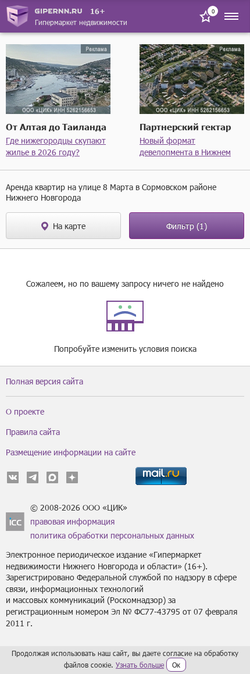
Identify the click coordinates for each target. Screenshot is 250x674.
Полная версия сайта (44, 381)
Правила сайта (33, 431)
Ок (176, 664)
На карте (69, 225)
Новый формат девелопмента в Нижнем (185, 146)
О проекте (25, 411)
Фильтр (186, 225)
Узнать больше (140, 664)
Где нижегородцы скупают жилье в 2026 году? (56, 146)
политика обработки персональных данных (112, 535)
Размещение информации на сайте (70, 452)
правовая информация (72, 521)
